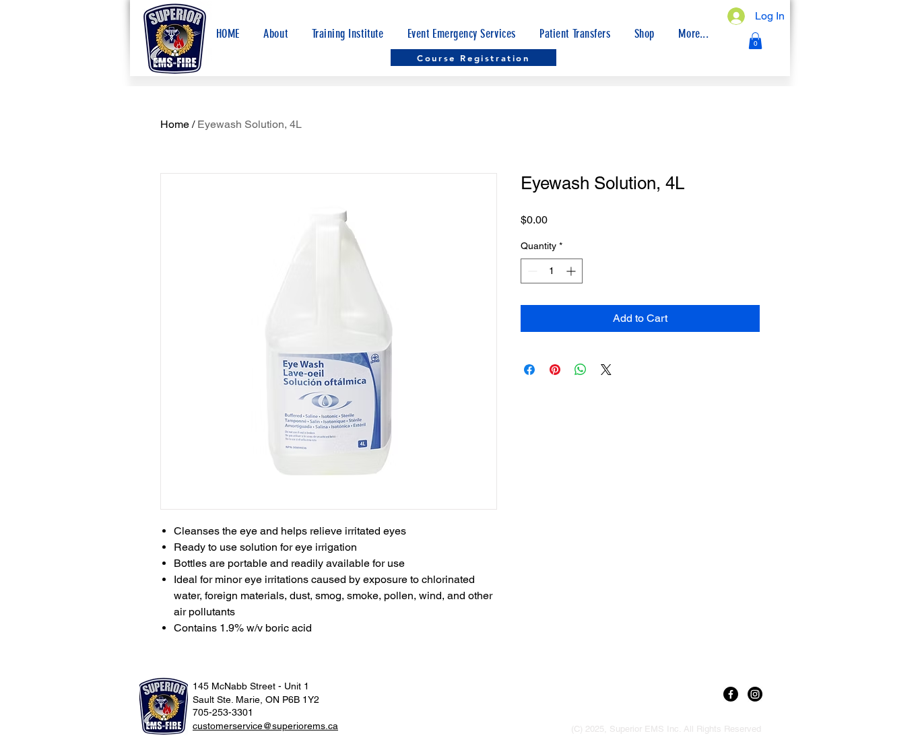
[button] (693, 34)
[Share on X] (606, 370)
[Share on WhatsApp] (580, 370)
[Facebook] (730, 694)
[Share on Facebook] (529, 370)
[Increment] (572, 271)
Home (174, 124)
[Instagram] (755, 694)
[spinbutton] (551, 271)
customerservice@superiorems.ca (265, 725)
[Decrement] (531, 271)
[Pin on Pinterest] (555, 370)
